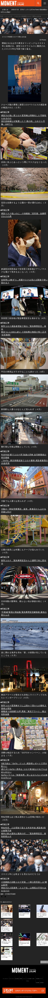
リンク (24, 978)
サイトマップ (12, 978)
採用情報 (42, 982)
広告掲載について (39, 978)
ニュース (9, 16)
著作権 (21, 978)
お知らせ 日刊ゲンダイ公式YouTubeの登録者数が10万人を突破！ (24, 11)
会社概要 (37, 982)
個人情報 (17, 978)
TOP (1, 16)
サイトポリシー (6, 978)
